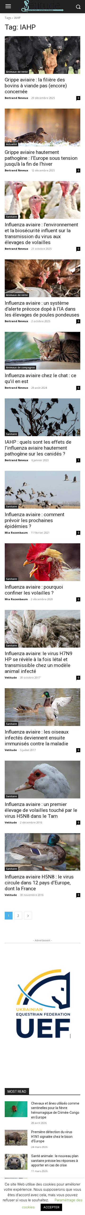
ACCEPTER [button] (51, 1207)
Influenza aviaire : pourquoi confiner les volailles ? (34, 590)
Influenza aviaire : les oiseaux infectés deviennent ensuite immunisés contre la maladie (36, 738)
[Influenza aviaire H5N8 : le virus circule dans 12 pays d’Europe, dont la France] (42, 852)
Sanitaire (11, 216)
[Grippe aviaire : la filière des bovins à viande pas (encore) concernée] (42, 55)
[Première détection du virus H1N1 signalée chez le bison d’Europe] (16, 1138)
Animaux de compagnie (20, 367)
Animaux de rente (17, 71)
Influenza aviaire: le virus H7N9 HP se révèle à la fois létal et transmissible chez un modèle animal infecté (38, 662)
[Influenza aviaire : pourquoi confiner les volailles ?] (42, 562)
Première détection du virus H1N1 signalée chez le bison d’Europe (51, 1136)
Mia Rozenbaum (16, 532)
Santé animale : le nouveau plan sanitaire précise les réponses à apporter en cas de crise (54, 1160)
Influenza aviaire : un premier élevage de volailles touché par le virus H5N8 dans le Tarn (41, 810)
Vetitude (11, 677)
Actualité (11, 144)
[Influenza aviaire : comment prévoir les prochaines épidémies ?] (42, 490)
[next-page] (28, 916)
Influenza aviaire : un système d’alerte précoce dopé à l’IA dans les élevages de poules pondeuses (42, 309)
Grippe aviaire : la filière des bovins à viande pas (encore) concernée (36, 85)
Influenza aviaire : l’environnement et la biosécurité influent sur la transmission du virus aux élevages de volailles (41, 233)
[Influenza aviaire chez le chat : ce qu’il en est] (42, 351)
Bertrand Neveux (16, 98)
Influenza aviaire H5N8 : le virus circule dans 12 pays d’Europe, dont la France (39, 882)
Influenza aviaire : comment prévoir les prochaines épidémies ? (34, 520)
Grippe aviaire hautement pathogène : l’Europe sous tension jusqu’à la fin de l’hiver (41, 158)
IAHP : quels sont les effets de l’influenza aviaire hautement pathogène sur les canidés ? (38, 448)
